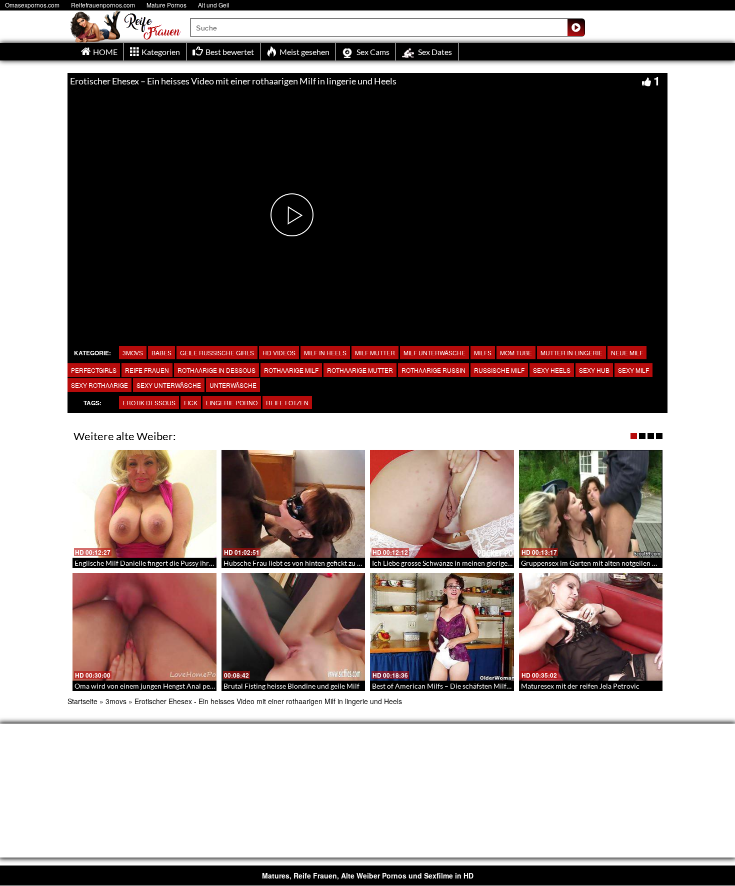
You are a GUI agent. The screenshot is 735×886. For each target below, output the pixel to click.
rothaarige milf (291, 370)
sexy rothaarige (99, 385)
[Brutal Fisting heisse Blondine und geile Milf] (294, 627)
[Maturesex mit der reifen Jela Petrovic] (591, 627)
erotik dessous (149, 402)
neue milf (627, 352)
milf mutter (375, 352)
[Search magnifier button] (576, 27)
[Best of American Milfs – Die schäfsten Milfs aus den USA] (442, 627)
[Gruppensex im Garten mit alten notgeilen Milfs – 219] (591, 504)
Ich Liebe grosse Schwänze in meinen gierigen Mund (452, 563)
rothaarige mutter (360, 370)
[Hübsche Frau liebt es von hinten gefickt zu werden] (294, 504)
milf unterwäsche (435, 352)
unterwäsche (233, 385)
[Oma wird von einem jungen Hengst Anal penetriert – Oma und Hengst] (144, 627)
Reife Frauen (147, 370)
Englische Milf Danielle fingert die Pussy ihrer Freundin (160, 563)
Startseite (83, 701)
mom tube (516, 352)
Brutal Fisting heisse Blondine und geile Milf (292, 686)
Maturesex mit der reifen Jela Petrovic (580, 686)
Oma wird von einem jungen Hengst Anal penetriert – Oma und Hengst (183, 686)
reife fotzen (287, 402)
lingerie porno (232, 402)
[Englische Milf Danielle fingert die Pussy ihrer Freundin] (144, 504)
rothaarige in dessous (217, 370)
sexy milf (633, 370)
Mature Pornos (166, 4)
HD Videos (279, 352)
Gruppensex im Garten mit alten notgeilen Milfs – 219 (604, 563)
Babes (162, 352)
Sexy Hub (594, 370)
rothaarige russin (434, 370)
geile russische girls (217, 352)
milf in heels (325, 352)
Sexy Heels (551, 370)
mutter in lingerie (571, 352)
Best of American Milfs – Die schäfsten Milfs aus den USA (461, 686)
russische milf (499, 370)
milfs (483, 352)
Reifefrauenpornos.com (103, 4)
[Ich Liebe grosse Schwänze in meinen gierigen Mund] (442, 504)
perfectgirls (93, 370)
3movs (132, 352)
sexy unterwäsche (168, 385)
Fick (191, 402)
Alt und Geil (214, 4)
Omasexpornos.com (32, 4)
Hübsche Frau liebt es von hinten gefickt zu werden (302, 563)
